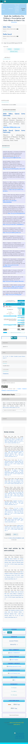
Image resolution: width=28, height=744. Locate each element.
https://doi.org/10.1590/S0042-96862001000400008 (10, 201)
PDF (15, 337)
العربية (4, 632)
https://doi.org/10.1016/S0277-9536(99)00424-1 (13, 224)
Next (15, 534)
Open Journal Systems (14, 715)
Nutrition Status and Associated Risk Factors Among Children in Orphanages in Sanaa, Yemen (14, 593)
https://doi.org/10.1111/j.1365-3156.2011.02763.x (11, 266)
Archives (10, 8)
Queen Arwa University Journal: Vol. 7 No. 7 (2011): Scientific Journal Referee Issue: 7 (14, 521)
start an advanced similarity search (16, 538)
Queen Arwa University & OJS (17, 723)
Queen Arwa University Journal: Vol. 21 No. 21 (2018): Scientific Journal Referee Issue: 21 (14, 513)
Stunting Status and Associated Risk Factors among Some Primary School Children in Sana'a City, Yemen (14, 493)
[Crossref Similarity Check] (14, 673)
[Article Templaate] (14, 660)
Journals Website (14, 641)
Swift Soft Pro (16, 724)
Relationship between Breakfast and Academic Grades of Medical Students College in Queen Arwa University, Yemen (14, 560)
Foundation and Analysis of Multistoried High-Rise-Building (14, 501)
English (9, 632)
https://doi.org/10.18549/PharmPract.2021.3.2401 (14, 169)
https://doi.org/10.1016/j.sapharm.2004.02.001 (13, 281)
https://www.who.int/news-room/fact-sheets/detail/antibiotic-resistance (13, 287)
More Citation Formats (10, 410)
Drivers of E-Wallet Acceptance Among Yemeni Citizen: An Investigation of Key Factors (14, 481)
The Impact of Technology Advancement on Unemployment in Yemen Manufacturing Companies (14, 471)
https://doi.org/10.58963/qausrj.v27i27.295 (13, 43)
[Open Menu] (1, 1)
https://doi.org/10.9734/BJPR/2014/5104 (12, 158)
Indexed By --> (14, 644)
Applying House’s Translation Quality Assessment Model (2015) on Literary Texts (14, 527)
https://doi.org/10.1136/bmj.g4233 (13, 295)
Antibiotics (9, 49)
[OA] (14, 680)
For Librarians (14, 695)
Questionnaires (17, 49)
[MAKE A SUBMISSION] (14, 653)
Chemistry (6, 373)
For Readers (14, 688)
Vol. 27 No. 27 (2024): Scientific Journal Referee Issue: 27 (17, 8)
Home (3, 9)
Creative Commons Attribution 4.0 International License (14, 389)
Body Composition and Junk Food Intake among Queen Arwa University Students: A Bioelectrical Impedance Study (14, 453)
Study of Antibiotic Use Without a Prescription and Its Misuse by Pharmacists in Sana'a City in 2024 (14, 439)
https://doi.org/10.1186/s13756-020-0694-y (13, 190)
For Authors (14, 691)
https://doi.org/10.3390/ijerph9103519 (16, 213)
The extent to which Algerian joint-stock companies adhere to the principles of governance (14, 461)
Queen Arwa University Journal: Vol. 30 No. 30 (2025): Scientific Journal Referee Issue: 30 (14, 455)
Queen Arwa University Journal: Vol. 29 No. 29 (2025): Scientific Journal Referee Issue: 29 (14, 442)
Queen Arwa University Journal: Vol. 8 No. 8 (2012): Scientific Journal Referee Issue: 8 (14, 464)
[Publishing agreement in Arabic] (14, 666)
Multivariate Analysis (13, 51)
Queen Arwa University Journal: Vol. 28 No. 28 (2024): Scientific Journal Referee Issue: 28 (14, 474)
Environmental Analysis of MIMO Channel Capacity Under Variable (14, 518)
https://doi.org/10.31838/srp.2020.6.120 (12, 233)
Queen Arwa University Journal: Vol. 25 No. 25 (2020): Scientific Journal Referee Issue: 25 (14, 503)
